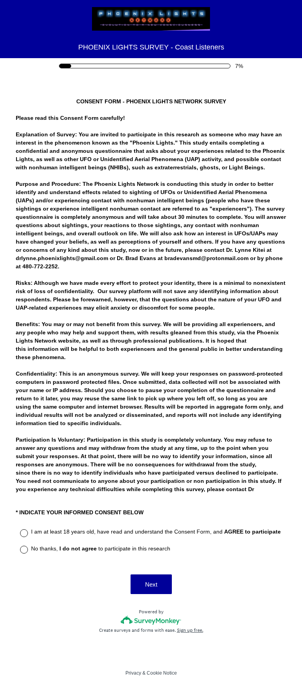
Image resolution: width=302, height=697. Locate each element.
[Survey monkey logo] (151, 620)
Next (151, 584)
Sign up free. (190, 630)
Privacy (133, 673)
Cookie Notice (162, 673)
